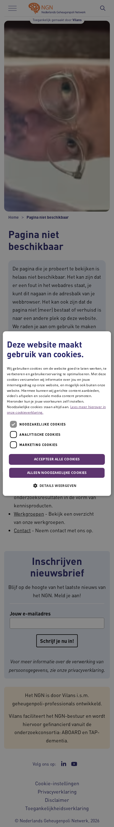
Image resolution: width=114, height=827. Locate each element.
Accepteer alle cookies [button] (57, 459)
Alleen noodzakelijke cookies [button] (57, 472)
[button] (57, 485)
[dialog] (57, 413)
